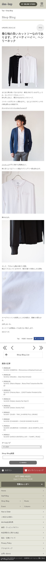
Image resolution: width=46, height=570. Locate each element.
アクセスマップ (6, 548)
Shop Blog (9, 11)
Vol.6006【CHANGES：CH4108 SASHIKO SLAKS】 (21, 420)
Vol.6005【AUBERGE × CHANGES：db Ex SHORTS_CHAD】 (23, 428)
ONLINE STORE (29, 4)
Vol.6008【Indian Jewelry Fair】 (14, 407)
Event (3, 506)
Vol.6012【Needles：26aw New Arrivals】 (18, 376)
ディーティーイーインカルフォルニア (14, 108)
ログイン (8, 470)
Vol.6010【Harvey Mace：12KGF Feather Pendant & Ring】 (22, 392)
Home (3, 491)
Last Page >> (41, 348)
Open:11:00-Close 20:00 (23, 477)
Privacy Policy (6, 543)
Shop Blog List (23, 355)
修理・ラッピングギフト (10, 527)
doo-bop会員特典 (7, 522)
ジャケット (5, 165)
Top (3, 11)
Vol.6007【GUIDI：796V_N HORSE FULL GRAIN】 (21, 413)
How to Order (6, 512)
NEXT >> (33, 348)
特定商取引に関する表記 (10, 533)
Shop (40, 28)
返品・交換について (8, 538)
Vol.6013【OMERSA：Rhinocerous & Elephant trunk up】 (23, 369)
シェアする (40, 338)
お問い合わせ (6, 554)
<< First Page (5, 348)
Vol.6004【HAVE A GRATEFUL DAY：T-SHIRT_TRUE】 (22, 436)
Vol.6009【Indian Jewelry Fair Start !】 (16, 400)
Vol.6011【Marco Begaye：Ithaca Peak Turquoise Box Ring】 (23, 383)
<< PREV (12, 348)
